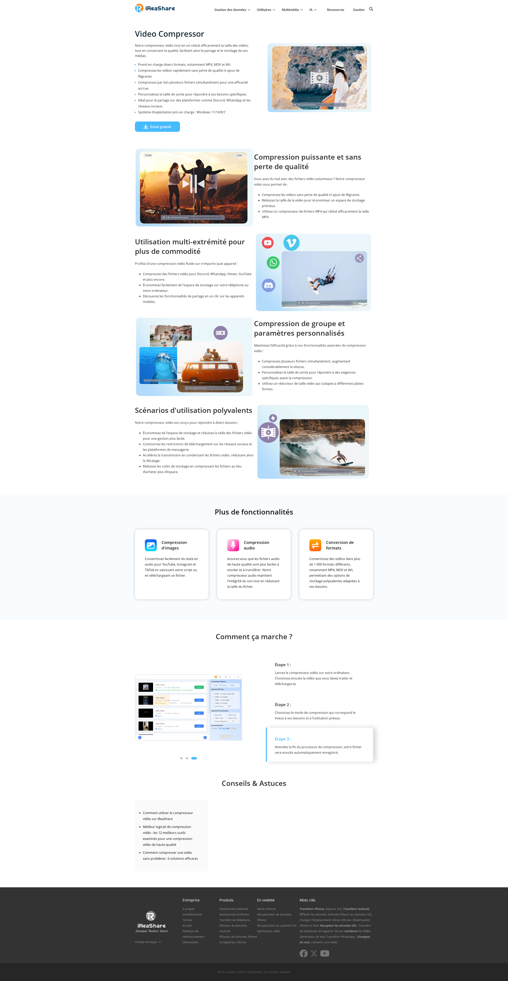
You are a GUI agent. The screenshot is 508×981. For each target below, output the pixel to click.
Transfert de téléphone (234, 920)
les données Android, (325, 914)
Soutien (359, 10)
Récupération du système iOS (276, 925)
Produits (226, 900)
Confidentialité (192, 914)
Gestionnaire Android (233, 909)
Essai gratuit (160, 126)
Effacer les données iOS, (356, 914)
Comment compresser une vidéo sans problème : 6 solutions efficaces (170, 855)
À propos (188, 909)
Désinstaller (190, 942)
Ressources (335, 10)
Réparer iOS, (334, 909)
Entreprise (191, 900)
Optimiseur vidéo (268, 931)
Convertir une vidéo (324, 942)
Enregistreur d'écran (233, 942)
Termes (187, 920)
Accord (187, 925)
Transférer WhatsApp (340, 937)
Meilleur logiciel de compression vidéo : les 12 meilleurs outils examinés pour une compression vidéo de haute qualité (167, 836)
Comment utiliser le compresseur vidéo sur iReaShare (168, 816)
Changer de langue (146, 942)
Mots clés (308, 900)
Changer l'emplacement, (316, 920)
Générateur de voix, (313, 937)
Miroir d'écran (266, 909)
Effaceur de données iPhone (238, 937)
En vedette (266, 900)
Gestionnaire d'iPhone (234, 914)
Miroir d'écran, (342, 920)
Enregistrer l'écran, (331, 931)
